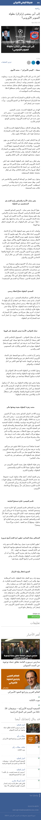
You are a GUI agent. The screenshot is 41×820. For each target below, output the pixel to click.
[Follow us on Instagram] (24, 801)
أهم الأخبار (33, 634)
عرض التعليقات (6, 62)
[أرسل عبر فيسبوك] (38, 63)
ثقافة (23, 747)
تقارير (14, 781)
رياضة (37, 8)
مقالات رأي (21, 736)
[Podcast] (14, 801)
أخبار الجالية (21, 725)
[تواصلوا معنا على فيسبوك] (38, 801)
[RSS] (19, 801)
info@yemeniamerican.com (26, 810)
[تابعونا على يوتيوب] (29, 801)
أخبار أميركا (21, 781)
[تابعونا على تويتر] (33, 801)
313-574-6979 (33, 806)
